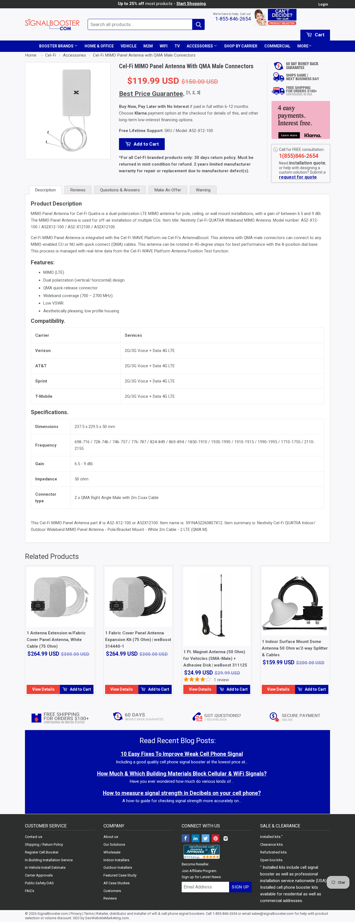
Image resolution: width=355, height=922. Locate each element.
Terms (89, 913)
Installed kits (270, 837)
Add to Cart (80, 689)
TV (177, 46)
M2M (148, 46)
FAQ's (29, 891)
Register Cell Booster (42, 852)
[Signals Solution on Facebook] (185, 839)
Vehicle (128, 46)
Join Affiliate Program (199, 871)
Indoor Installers (116, 860)
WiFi (164, 46)
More (302, 46)
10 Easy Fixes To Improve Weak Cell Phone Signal (182, 754)
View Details (43, 689)
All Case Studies (116, 883)
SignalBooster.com (52, 913)
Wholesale (111, 852)
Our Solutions (114, 844)
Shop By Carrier (240, 46)
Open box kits (271, 860)
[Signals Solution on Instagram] (225, 839)
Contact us (33, 837)
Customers (112, 891)
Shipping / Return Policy (44, 844)
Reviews (110, 898)
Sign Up (240, 887)
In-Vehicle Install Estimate (45, 867)
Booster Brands (56, 46)
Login (323, 4)
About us (110, 837)
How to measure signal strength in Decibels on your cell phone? (182, 793)
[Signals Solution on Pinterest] (215, 839)
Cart (319, 34)
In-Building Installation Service (49, 860)
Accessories (200, 46)
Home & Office (99, 46)
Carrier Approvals (39, 875)
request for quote (298, 177)
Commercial (277, 46)
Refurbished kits (273, 852)
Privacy (76, 913)
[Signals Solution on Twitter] (205, 839)
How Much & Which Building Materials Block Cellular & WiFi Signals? (182, 774)
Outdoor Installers (117, 867)
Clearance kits (271, 844)
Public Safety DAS (39, 883)
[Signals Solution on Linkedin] (195, 839)
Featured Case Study (119, 875)
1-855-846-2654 (233, 19)
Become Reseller (195, 864)
